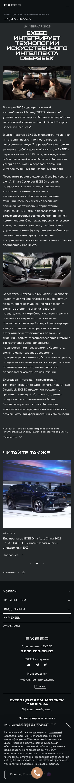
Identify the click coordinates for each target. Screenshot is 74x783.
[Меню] (67, 5)
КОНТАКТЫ (11, 626)
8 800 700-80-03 (37, 651)
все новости (11, 572)
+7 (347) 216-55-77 (18, 19)
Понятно (16, 774)
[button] (68, 725)
